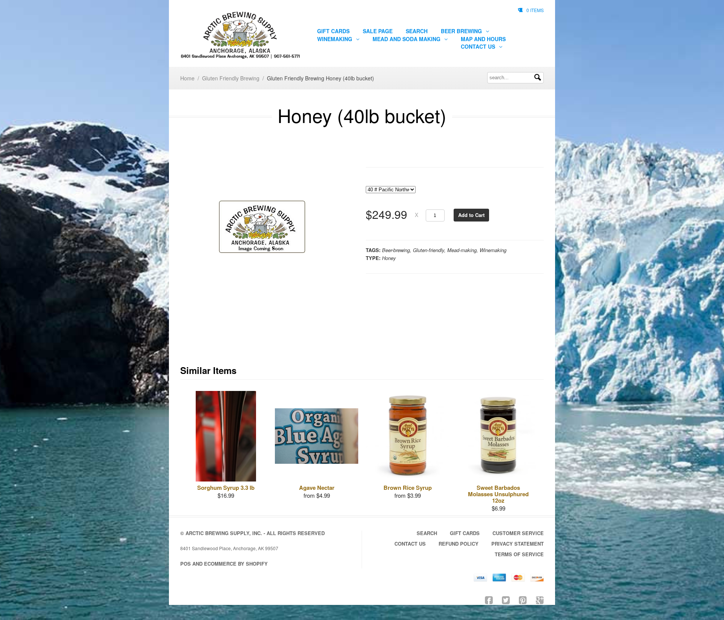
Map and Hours (483, 39)
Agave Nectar (316, 487)
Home (187, 78)
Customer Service (518, 533)
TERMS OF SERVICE (519, 554)
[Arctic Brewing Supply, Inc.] (240, 35)
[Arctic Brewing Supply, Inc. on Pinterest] (523, 599)
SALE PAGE (378, 31)
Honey (389, 258)
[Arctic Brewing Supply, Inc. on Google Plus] (540, 599)
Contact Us (479, 46)
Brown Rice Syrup (407, 487)
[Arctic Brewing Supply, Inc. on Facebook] (489, 599)
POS (185, 563)
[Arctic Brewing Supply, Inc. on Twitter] (506, 599)
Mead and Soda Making (407, 39)
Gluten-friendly (428, 250)
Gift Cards (333, 31)
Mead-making (462, 250)
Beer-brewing (396, 250)
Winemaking (335, 39)
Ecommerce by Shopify (236, 563)
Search (417, 31)
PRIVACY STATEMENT (517, 543)
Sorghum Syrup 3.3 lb (226, 487)
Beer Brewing (462, 31)
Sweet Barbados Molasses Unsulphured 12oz (498, 494)
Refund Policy (459, 543)
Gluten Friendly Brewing (230, 78)
